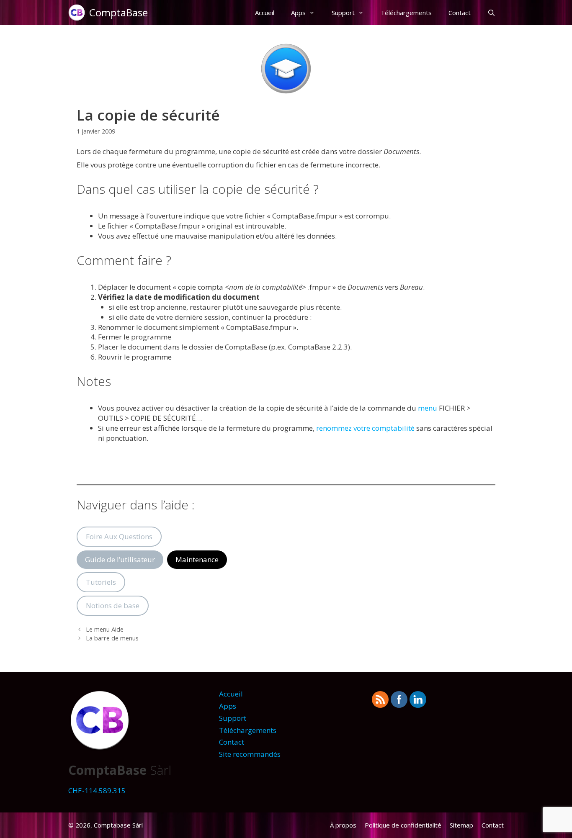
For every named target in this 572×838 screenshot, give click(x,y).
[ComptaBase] (78, 12)
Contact (459, 12)
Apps (298, 12)
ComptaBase (118, 12)
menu (427, 408)
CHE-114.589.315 (97, 790)
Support (343, 12)
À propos (343, 825)
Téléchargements (406, 12)
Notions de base (112, 605)
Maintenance (197, 559)
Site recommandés (250, 754)
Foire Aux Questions (119, 536)
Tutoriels (101, 582)
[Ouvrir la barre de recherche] (491, 12)
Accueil (264, 12)
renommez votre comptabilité (365, 428)
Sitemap (461, 825)
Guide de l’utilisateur (120, 559)
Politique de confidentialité (403, 825)
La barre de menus (112, 638)
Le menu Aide (105, 629)
